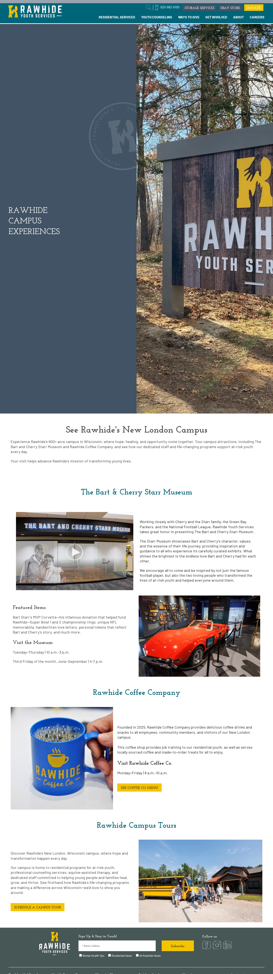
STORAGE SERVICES (199, 8)
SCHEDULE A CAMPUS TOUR (37, 907)
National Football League (190, 526)
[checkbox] (136, 956)
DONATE (254, 8)
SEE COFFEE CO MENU (139, 788)
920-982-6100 (169, 7)
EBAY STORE (230, 8)
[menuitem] (117, 17)
